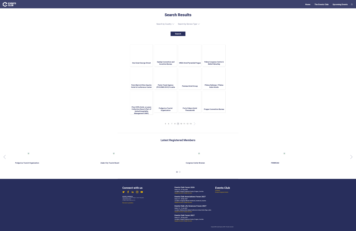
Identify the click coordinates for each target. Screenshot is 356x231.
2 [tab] (179, 172)
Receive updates (127, 203)
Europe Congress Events (221, 192)
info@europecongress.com (128, 200)
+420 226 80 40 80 (126, 199)
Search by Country (164, 24)
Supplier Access (179, 193)
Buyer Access (188, 193)
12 (187, 124)
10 (181, 124)
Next (350, 157)
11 (184, 124)
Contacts (217, 190)
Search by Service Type (187, 24)
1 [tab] (177, 172)
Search (178, 34)
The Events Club (321, 4)
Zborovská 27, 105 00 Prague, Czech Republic (133, 197)
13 (190, 124)
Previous (5, 157)
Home (307, 4)
